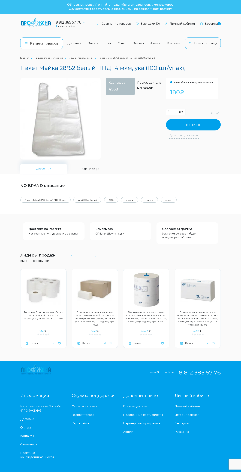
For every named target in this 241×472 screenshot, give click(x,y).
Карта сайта (80, 423)
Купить (193, 124)
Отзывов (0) (91, 169)
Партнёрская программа (141, 423)
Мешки (130, 200)
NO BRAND (145, 88)
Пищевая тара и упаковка (49, 58)
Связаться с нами (85, 406)
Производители (135, 406)
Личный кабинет (182, 23)
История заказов (187, 415)
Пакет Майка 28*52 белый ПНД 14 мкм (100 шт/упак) (127, 58)
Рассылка (182, 431)
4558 (111, 200)
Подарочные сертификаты (143, 415)
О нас (122, 43)
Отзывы (138, 43)
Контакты (174, 43)
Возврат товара (83, 415)
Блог (108, 43)
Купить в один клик (184, 135)
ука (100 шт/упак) (87, 200)
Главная (24, 58)
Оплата (93, 43)
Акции (155, 43)
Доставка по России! (45, 229)
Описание (43, 169)
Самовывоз (104, 229)
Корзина (212, 23)
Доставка (74, 43)
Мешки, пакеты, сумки (81, 58)
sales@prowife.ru (162, 372)
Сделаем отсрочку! (177, 229)
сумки (168, 200)
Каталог (44, 43)
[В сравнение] (211, 112)
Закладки (182, 423)
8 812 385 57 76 (68, 22)
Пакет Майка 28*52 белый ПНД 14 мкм (45, 200)
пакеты (149, 200)
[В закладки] (217, 112)
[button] (76, 255)
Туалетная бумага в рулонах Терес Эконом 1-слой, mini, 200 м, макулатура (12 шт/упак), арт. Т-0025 (43, 315)
